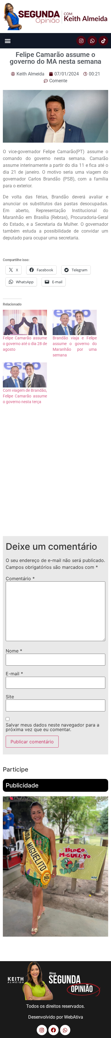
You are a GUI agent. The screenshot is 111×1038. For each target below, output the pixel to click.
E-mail (14, 673)
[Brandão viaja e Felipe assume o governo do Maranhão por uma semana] (75, 322)
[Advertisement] (55, 474)
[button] (7, 41)
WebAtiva (73, 1017)
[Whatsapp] (92, 41)
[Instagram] (81, 41)
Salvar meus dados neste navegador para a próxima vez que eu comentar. (52, 727)
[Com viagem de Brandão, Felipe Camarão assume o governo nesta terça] (25, 375)
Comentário (20, 578)
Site (10, 696)
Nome (14, 651)
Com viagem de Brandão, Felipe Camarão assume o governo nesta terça (25, 396)
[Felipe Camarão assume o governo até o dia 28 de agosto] (25, 322)
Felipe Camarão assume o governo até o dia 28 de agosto (25, 344)
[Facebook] (53, 1030)
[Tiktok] (103, 41)
